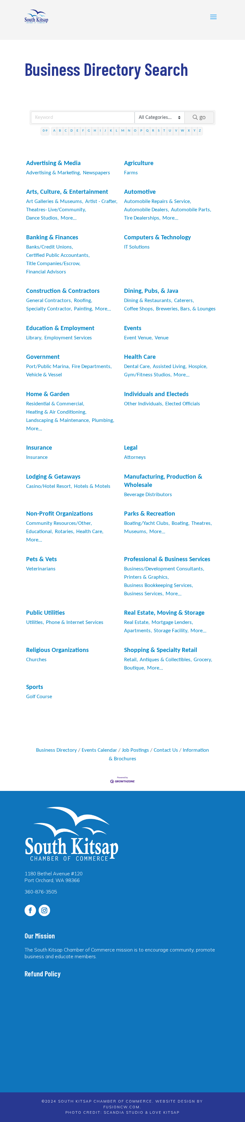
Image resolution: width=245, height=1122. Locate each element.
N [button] (129, 131)
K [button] (111, 131)
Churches (36, 659)
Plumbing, (103, 420)
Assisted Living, (170, 366)
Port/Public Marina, (48, 366)
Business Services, (144, 594)
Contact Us (166, 750)
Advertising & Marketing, (53, 173)
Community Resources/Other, (59, 523)
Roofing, (83, 300)
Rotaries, (64, 531)
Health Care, (89, 531)
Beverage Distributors (148, 494)
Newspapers (96, 173)
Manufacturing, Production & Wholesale (163, 481)
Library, (34, 338)
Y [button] (194, 131)
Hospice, (198, 366)
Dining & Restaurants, (148, 300)
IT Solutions (137, 247)
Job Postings (135, 750)
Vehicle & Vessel (44, 375)
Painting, (83, 309)
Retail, (131, 659)
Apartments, (138, 630)
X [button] (189, 131)
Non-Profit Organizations (59, 514)
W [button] (182, 131)
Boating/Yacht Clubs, (147, 523)
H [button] (95, 131)
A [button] (54, 131)
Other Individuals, (143, 404)
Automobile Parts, (191, 210)
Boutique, (134, 668)
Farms (131, 173)
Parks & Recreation (149, 514)
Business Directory (56, 750)
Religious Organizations (57, 650)
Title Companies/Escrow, (53, 263)
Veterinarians (41, 569)
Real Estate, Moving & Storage (164, 613)
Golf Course (39, 696)
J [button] (105, 131)
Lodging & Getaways (53, 477)
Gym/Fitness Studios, (148, 375)
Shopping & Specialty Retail (160, 650)
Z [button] (200, 131)
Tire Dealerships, (142, 218)
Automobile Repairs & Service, (157, 201)
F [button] (83, 131)
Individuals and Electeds (156, 394)
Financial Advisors (46, 272)
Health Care (140, 357)
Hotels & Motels (92, 486)
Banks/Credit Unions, (49, 247)
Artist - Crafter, (101, 201)
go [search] (202, 117)
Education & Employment (60, 328)
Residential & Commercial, (55, 404)
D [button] (72, 131)
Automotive (140, 192)
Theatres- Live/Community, (56, 210)
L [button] (116, 131)
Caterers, (184, 300)
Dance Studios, (42, 218)
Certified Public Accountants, (58, 255)
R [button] (153, 131)
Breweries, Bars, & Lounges (186, 309)
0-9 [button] (45, 131)
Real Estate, (137, 622)
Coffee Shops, (139, 309)
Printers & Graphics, (146, 577)
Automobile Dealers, (146, 210)
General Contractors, (49, 300)
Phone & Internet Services (74, 622)
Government (43, 357)
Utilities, (35, 622)
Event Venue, (138, 338)
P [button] (141, 131)
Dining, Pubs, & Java (151, 291)
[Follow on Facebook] (30, 910)
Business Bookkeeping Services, (158, 585)
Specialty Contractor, (49, 309)
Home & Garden (48, 394)
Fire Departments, (92, 366)
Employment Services (68, 338)
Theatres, (201, 523)
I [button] (100, 131)
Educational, (39, 531)
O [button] (135, 131)
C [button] (66, 131)
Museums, (135, 531)
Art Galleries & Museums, (54, 201)
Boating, (180, 523)
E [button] (77, 131)
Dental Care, (137, 366)
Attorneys (135, 457)
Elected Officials (182, 404)
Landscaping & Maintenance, (58, 420)
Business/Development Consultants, (164, 569)
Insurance (39, 448)
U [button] (170, 131)
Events (132, 328)
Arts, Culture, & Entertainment (67, 192)
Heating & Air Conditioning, (56, 412)
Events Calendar (99, 750)
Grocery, (203, 659)
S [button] (159, 131)
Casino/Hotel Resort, (49, 486)
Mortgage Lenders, (172, 622)
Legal (130, 448)
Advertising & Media (53, 163)
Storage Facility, (171, 630)
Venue (161, 338)
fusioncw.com (121, 1107)
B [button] (60, 131)
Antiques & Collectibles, (166, 659)
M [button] (122, 131)
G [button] (89, 131)
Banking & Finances (52, 238)
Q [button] (147, 131)
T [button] (164, 131)
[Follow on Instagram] (44, 910)
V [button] (176, 131)
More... (69, 218)
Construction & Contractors (63, 291)
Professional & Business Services (167, 559)
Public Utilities (45, 613)
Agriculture (138, 163)
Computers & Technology (157, 238)
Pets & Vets (41, 559)
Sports (34, 687)
